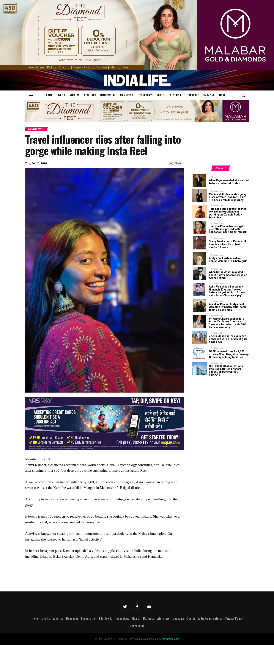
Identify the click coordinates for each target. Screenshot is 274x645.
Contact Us (137, 625)
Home (49, 95)
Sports (191, 618)
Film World (127, 95)
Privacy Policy (234, 618)
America (74, 95)
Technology (145, 95)
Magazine (208, 95)
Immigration (107, 95)
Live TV (61, 95)
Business (175, 95)
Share (178, 163)
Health (161, 95)
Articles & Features (210, 618)
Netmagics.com (170, 639)
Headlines (90, 95)
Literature (192, 95)
